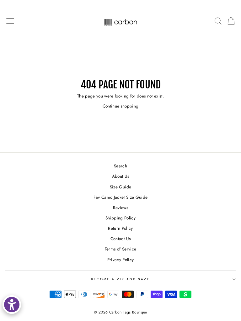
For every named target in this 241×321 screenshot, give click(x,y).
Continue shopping (121, 106)
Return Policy (120, 228)
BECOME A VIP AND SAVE (120, 279)
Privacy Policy (120, 259)
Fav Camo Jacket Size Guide (121, 197)
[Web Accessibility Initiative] (12, 304)
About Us (120, 176)
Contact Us (120, 238)
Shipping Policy (120, 218)
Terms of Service (120, 249)
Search (120, 166)
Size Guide (120, 187)
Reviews (120, 207)
